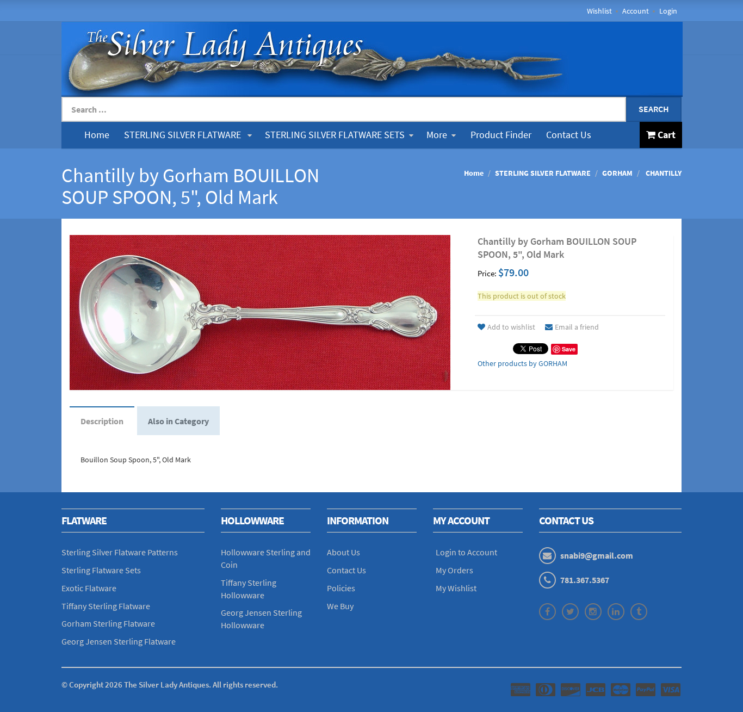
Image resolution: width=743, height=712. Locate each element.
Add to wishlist (511, 327)
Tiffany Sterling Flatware (105, 605)
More (436, 134)
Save (568, 349)
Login (668, 11)
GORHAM (617, 173)
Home (96, 134)
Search (654, 108)
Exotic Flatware (88, 588)
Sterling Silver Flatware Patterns (119, 552)
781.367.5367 (584, 579)
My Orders (454, 570)
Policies (341, 588)
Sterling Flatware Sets (101, 570)
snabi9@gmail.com (596, 555)
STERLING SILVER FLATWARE (183, 134)
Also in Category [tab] (178, 421)
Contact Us (568, 134)
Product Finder (500, 134)
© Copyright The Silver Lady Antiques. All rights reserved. (169, 684)
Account (635, 11)
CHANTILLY (663, 173)
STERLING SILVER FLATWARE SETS (335, 134)
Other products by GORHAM (522, 363)
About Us (343, 552)
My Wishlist (456, 588)
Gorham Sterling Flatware (108, 623)
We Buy (340, 605)
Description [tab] (102, 421)
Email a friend (577, 327)
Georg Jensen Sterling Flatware (118, 641)
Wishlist (599, 11)
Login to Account (466, 552)
